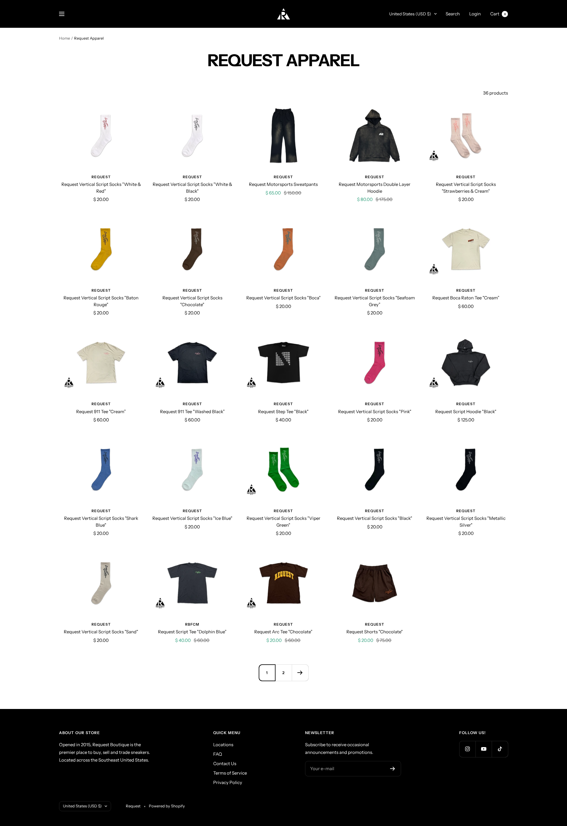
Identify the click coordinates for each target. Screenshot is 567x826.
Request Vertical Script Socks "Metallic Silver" (466, 521)
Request (101, 177)
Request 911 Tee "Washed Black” (192, 411)
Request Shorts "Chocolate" (374, 631)
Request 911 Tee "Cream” (101, 411)
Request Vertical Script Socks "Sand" (101, 631)
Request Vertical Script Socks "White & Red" (101, 187)
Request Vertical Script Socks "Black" (374, 518)
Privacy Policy (227, 782)
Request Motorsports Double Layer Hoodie (374, 187)
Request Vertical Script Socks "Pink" (374, 411)
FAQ (217, 754)
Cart (498, 14)
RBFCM (192, 624)
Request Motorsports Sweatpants (283, 184)
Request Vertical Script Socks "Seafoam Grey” (375, 301)
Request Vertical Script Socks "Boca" (283, 298)
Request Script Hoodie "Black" (465, 411)
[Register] (392, 769)
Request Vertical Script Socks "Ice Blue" (192, 518)
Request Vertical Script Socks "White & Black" (192, 187)
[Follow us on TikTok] (500, 749)
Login (475, 14)
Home (64, 38)
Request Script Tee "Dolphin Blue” (192, 631)
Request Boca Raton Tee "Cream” (465, 298)
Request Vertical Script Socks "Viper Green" (283, 521)
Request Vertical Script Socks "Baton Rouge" (101, 301)
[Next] (300, 672)
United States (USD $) (410, 14)
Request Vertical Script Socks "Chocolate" (192, 301)
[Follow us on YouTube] (483, 749)
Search (453, 14)
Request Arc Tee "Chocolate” (283, 631)
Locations (223, 744)
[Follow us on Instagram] (467, 749)
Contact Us (224, 763)
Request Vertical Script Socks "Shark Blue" (101, 521)
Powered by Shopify (167, 806)
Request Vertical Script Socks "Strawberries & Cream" (466, 187)
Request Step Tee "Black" (283, 411)
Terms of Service (230, 773)
